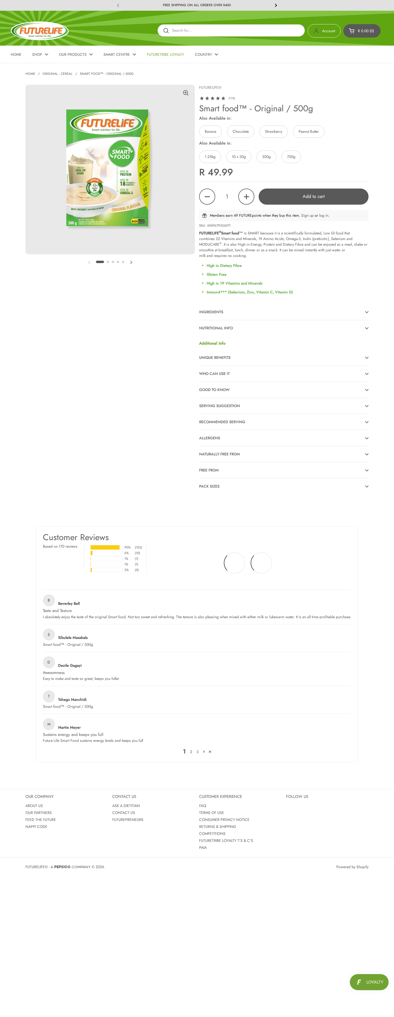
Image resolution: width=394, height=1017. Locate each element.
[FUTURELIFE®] (40, 30)
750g (291, 156)
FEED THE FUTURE (40, 819)
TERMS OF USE (211, 812)
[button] (362, 31)
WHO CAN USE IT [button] (214, 373)
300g (266, 156)
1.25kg (210, 156)
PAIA (203, 847)
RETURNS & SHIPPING (217, 826)
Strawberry (273, 131)
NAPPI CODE (36, 826)
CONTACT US (123, 812)
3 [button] (197, 751)
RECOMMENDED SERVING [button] (222, 422)
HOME (30, 73)
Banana (210, 131)
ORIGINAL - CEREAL (57, 73)
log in (323, 215)
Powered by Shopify (352, 866)
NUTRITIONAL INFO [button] (216, 328)
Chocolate (241, 131)
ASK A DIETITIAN (126, 805)
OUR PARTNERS (38, 812)
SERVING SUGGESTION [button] (219, 405)
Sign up (307, 215)
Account (328, 31)
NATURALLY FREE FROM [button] (219, 454)
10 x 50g (239, 156)
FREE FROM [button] (209, 470)
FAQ (202, 805)
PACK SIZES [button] (209, 486)
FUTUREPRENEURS (127, 819)
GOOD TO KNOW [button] (214, 389)
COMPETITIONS (212, 833)
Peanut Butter (309, 131)
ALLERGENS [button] (209, 438)
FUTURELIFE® (36, 866)
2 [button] (191, 751)
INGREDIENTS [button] (211, 312)
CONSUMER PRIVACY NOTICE (224, 819)
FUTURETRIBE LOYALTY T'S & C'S (226, 840)
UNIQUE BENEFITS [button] (215, 357)
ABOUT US (34, 805)
